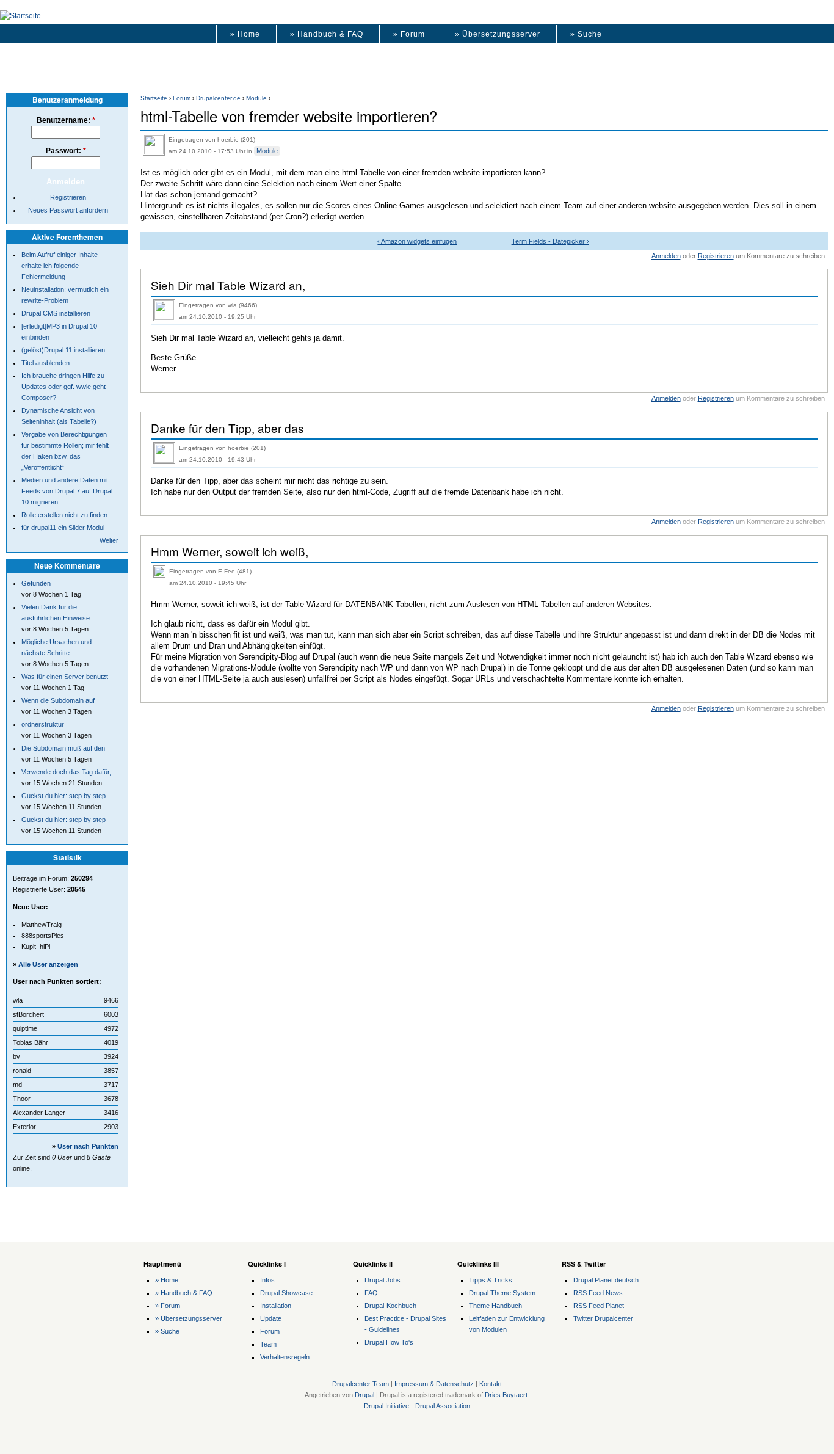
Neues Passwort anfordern (68, 210)
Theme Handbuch (495, 1305)
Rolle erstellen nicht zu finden (64, 514)
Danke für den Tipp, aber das (227, 428)
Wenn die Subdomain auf (58, 700)
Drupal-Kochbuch (390, 1305)
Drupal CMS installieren (55, 313)
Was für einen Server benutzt (64, 676)
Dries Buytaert (506, 1394)
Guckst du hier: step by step (63, 795)
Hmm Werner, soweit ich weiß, (229, 551)
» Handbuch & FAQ (326, 34)
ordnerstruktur (42, 724)
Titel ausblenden (45, 362)
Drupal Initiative (386, 1405)
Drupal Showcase (286, 1292)
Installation (275, 1305)
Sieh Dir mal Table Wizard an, (228, 285)
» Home (245, 34)
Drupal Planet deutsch (606, 1280)
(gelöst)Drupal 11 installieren (63, 350)
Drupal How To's (388, 1342)
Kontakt (490, 1383)
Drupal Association (442, 1405)
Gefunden (36, 583)
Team (268, 1344)
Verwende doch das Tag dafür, (66, 772)
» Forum (409, 34)
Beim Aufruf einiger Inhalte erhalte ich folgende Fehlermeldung (59, 265)
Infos (267, 1280)
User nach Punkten (87, 1146)
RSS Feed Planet (598, 1305)
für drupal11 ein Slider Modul (62, 527)
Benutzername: (66, 120)
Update (270, 1318)
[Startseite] (20, 16)
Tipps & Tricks (490, 1280)
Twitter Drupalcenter (603, 1318)
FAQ (371, 1292)
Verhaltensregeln (285, 1357)
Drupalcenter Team (360, 1383)
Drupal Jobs (382, 1280)
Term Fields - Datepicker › (550, 241)
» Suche (586, 34)
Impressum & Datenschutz (434, 1383)
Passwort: (66, 151)
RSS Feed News (598, 1292)
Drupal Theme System (502, 1292)
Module (256, 98)
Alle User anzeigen (48, 964)
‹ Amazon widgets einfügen (417, 241)
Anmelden (666, 256)
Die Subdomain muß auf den (63, 748)
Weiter (109, 540)
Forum (181, 98)
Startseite (153, 98)
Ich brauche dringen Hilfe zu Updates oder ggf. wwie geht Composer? (63, 386)
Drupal (364, 1394)
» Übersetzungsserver (497, 34)
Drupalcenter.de (218, 98)
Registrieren (716, 256)
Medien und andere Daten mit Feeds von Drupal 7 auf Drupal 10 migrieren (66, 491)
